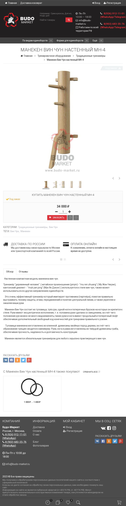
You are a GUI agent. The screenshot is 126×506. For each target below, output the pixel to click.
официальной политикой (14, 482)
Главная (12, 3)
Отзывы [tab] (23, 271)
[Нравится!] (76, 217)
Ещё (95, 40)
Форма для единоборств (70, 40)
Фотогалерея (41, 445)
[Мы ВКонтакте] (103, 428)
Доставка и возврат (31, 3)
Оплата (37, 431)
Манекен (25, 231)
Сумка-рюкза (57, 13)
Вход (97, 3)
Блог (36, 441)
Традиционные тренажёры (90, 56)
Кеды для (44, 15)
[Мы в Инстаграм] (114, 428)
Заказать (58, 217)
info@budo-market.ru (18, 464)
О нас (36, 434)
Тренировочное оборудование (54, 56)
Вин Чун (53, 227)
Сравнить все (90, 372)
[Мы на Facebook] (109, 428)
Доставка (39, 427)
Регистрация (113, 3)
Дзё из (68, 13)
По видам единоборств (35, 40)
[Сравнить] (70, 217)
